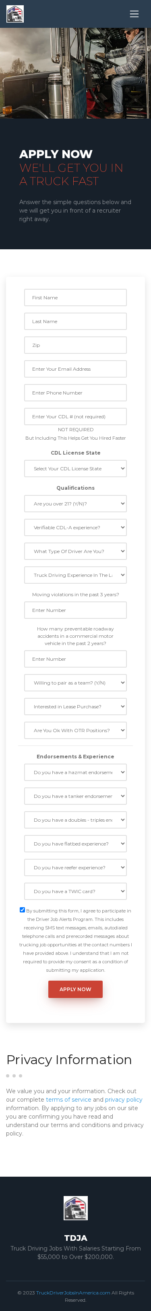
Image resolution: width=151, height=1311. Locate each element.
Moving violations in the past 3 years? (75, 594)
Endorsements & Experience (75, 757)
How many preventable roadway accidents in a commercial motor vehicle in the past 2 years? (75, 636)
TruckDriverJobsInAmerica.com (73, 1293)
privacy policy (124, 1099)
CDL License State (76, 453)
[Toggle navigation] (134, 14)
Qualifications (75, 488)
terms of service (68, 1099)
